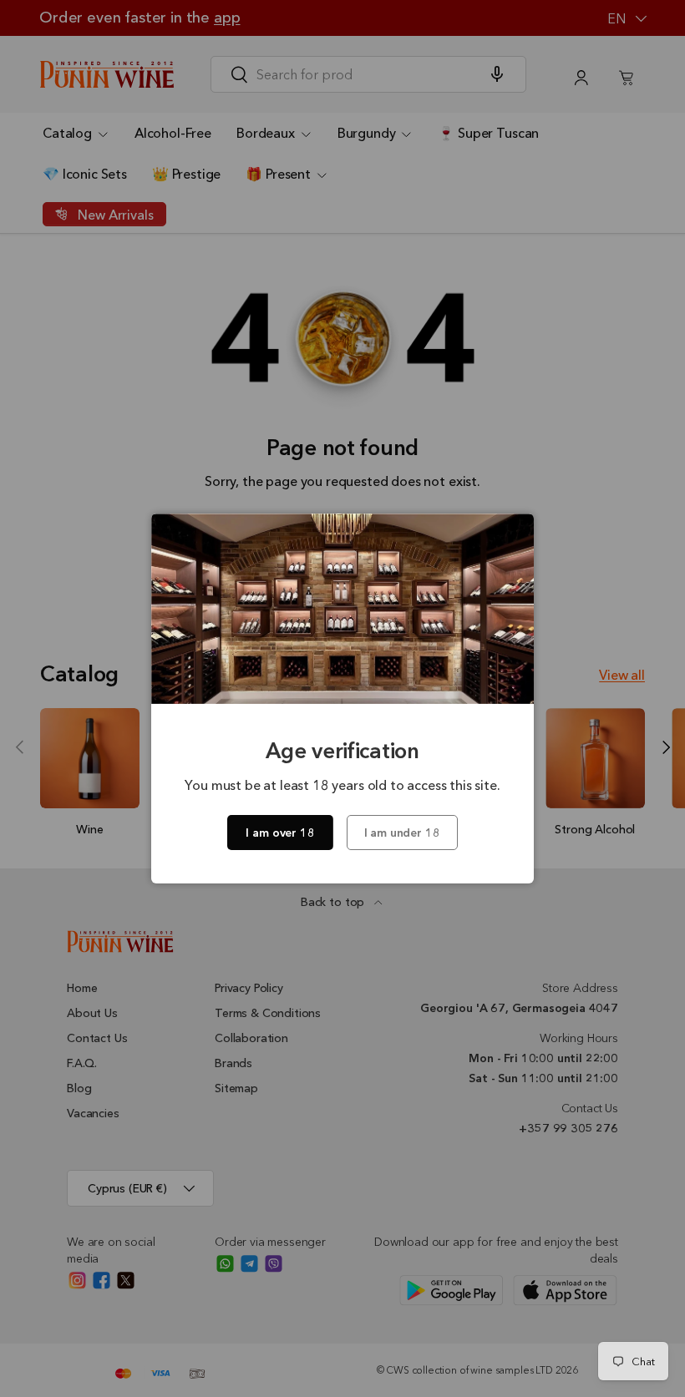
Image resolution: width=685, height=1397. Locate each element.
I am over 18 (280, 832)
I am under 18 (402, 832)
